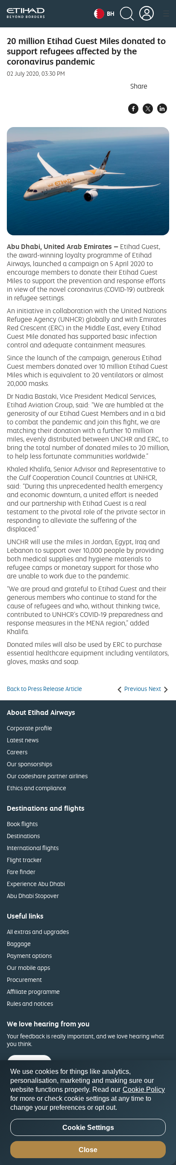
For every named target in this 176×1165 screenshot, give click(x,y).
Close (88, 1149)
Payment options (29, 956)
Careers (17, 752)
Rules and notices (30, 1003)
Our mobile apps (28, 967)
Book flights (22, 824)
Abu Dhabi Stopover (33, 896)
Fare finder (21, 872)
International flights (33, 848)
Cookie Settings (88, 1127)
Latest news (22, 740)
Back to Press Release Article (44, 689)
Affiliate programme (33, 991)
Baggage (19, 944)
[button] (104, 14)
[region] (88, 1112)
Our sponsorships (29, 764)
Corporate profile (29, 728)
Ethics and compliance (36, 788)
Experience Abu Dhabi (36, 884)
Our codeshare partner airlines (47, 776)
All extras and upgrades (38, 932)
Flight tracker (24, 860)
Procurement (24, 979)
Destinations (23, 836)
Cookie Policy (144, 1089)
